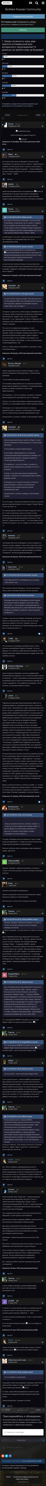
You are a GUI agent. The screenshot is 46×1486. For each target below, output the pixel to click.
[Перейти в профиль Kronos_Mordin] (4, 364)
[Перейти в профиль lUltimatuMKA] (4, 862)
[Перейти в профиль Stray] (4, 884)
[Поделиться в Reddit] (2, 1456)
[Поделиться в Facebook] (10, 1456)
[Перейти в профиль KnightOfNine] (4, 975)
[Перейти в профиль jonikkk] (4, 1301)
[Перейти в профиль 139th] (4, 639)
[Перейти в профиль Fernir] (4, 210)
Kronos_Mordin (14, 363)
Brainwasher (13, 807)
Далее (38, 115)
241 (4, 88)
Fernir (10, 209)
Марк (10, 154)
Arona (8, 24)
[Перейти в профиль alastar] (4, 185)
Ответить (23, 30)
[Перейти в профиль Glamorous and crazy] (4, 1361)
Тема (8, 1477)
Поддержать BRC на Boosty (23, 16)
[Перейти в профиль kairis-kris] (4, 568)
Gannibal (12, 286)
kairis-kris (12, 567)
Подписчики (21, 1440)
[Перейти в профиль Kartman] (4, 536)
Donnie (11, 1189)
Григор (11, 911)
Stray (10, 883)
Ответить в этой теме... (15, 1432)
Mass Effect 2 (29, 24)
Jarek (10, 696)
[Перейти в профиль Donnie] (4, 1190)
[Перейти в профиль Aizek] (4, 1160)
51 (4, 59)
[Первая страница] (2, 118)
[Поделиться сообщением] (42, 126)
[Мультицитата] (3, 149)
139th (10, 639)
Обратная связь (22, 1479)
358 (4, 98)
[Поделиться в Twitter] (6, 1456)
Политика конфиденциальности (25, 1477)
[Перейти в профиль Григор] (4, 912)
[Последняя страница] (43, 115)
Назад (7, 115)
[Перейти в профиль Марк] (4, 155)
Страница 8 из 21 (23, 115)
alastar (11, 184)
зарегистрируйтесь (28, 104)
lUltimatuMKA (13, 861)
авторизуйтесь (31, 1422)
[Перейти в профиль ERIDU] (4, 1061)
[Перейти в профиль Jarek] (4, 696)
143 (4, 69)
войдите (15, 104)
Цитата (9, 149)
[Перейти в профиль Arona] (4, 125)
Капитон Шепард (15, 666)
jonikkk (11, 1301)
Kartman (11, 536)
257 (4, 78)
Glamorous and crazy (17, 1360)
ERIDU (10, 1061)
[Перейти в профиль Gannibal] (4, 286)
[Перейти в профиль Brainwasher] (4, 807)
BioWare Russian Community (23, 9)
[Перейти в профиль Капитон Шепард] (4, 667)
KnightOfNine (13, 974)
